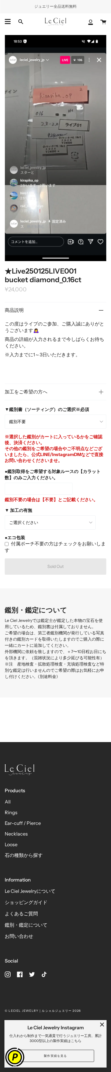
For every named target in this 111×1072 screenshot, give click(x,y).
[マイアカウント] (90, 21)
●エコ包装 (15, 537)
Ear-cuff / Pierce (23, 823)
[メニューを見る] (8, 21)
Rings (11, 812)
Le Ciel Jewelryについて (30, 891)
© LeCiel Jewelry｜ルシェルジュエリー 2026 (43, 1011)
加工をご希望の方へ (26, 392)
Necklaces (16, 834)
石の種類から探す (24, 855)
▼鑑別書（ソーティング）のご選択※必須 (47, 409)
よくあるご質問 (21, 914)
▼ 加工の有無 (18, 510)
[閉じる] (102, 1024)
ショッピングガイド (26, 902)
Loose (11, 844)
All (8, 802)
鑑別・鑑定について (26, 925)
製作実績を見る (55, 1056)
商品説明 (14, 310)
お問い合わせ (19, 936)
